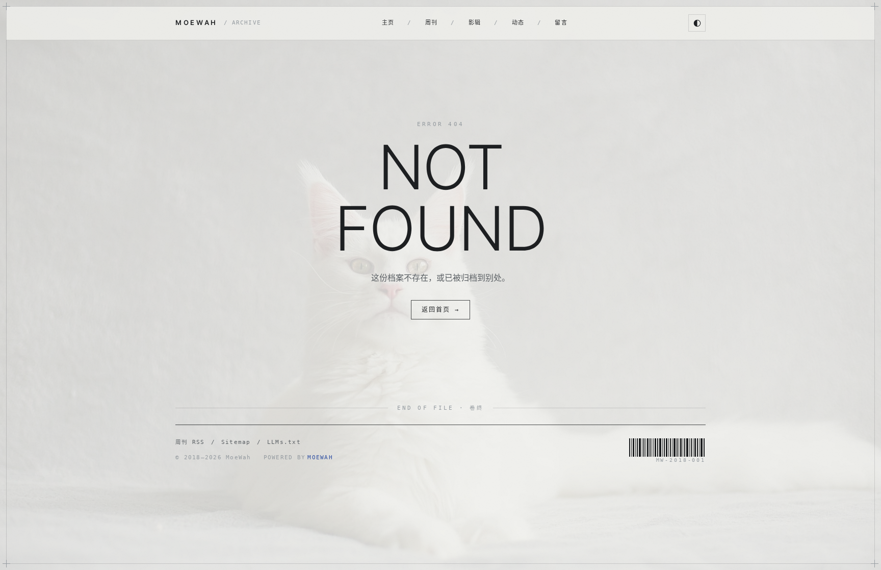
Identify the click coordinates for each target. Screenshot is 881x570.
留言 (561, 22)
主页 (388, 22)
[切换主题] (697, 23)
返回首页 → (440, 309)
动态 (518, 22)
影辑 (475, 22)
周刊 (431, 22)
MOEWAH (218, 22)
